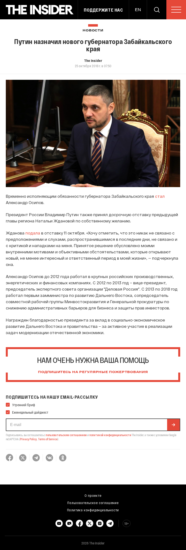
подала (32, 232)
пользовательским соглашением (66, 435)
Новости (93, 30)
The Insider (93, 60)
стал (160, 196)
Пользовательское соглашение (93, 502)
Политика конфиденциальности (93, 510)
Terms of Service (47, 439)
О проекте (93, 495)
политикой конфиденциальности (110, 435)
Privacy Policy (28, 439)
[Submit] (173, 425)
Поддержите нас (103, 10)
